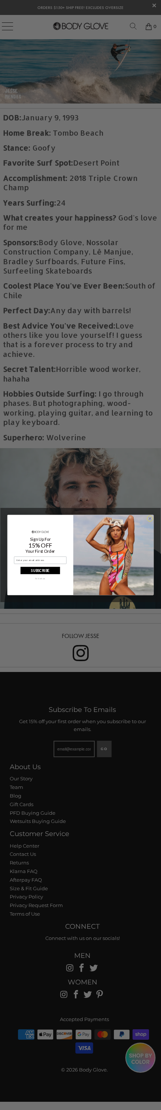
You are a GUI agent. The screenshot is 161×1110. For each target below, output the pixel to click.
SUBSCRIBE (40, 570)
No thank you (40, 578)
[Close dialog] (150, 518)
